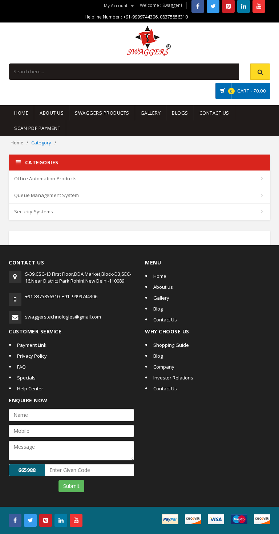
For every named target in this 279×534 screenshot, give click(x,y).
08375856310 (174, 17)
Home (21, 113)
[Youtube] (258, 6)
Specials (26, 377)
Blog (158, 308)
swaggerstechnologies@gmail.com (63, 316)
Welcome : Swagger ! (161, 5)
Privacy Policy (32, 356)
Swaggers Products (102, 113)
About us (163, 287)
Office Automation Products (45, 178)
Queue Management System (46, 195)
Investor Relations (173, 377)
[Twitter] (213, 6)
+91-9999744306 (140, 17)
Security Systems (33, 211)
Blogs (180, 113)
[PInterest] (228, 6)
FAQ (21, 366)
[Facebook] (197, 6)
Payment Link (31, 345)
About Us (52, 113)
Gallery (151, 113)
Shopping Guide (171, 345)
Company (163, 366)
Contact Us (214, 113)
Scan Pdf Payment (37, 128)
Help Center (30, 388)
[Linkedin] (243, 6)
